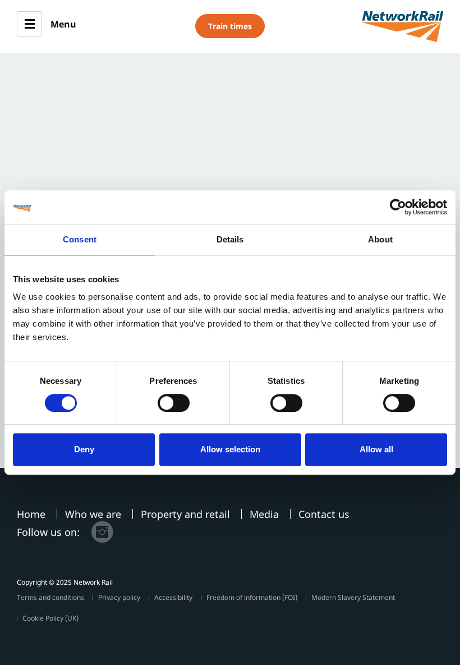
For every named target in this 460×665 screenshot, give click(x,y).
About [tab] (380, 239)
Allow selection (230, 449)
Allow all (376, 449)
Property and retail (185, 514)
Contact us (323, 514)
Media (264, 514)
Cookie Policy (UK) (50, 618)
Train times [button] (230, 26)
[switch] (174, 403)
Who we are (93, 514)
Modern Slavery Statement (353, 597)
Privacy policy (119, 597)
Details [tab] (230, 239)
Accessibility (173, 597)
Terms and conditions (50, 597)
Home (31, 514)
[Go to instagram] (102, 532)
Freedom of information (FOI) (251, 597)
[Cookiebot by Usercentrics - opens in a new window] (398, 207)
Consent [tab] (79, 239)
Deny (84, 449)
